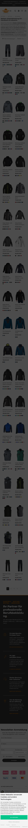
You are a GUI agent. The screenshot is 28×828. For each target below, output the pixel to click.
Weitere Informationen (14, 821)
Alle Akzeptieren (14, 817)
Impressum (24, 826)
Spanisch (14, 824)
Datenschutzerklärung (15, 826)
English (8, 824)
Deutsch (2, 824)
